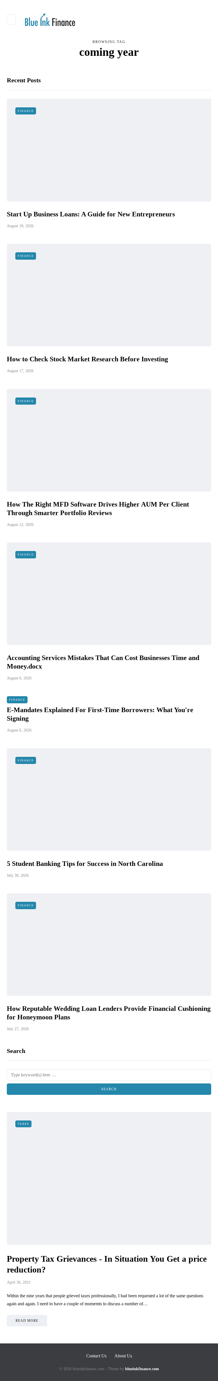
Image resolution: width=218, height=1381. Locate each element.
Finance (26, 110)
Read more (27, 1321)
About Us (123, 1355)
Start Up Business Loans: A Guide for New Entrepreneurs (91, 214)
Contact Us (96, 1355)
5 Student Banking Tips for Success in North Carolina (85, 863)
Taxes (23, 1123)
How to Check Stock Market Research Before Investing (87, 359)
